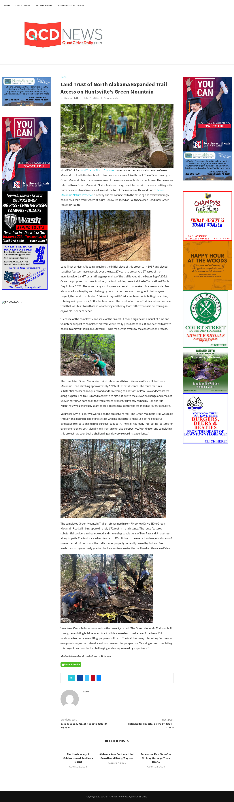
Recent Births (44, 5)
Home (7, 5)
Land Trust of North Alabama (97, 170)
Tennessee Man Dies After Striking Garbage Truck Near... (156, 758)
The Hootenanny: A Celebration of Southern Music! (78, 758)
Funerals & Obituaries (71, 5)
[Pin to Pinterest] (93, 678)
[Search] (228, 5)
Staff (75, 98)
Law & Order (23, 5)
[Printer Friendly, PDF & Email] (71, 664)
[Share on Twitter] (87, 678)
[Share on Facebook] (80, 678)
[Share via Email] (99, 678)
